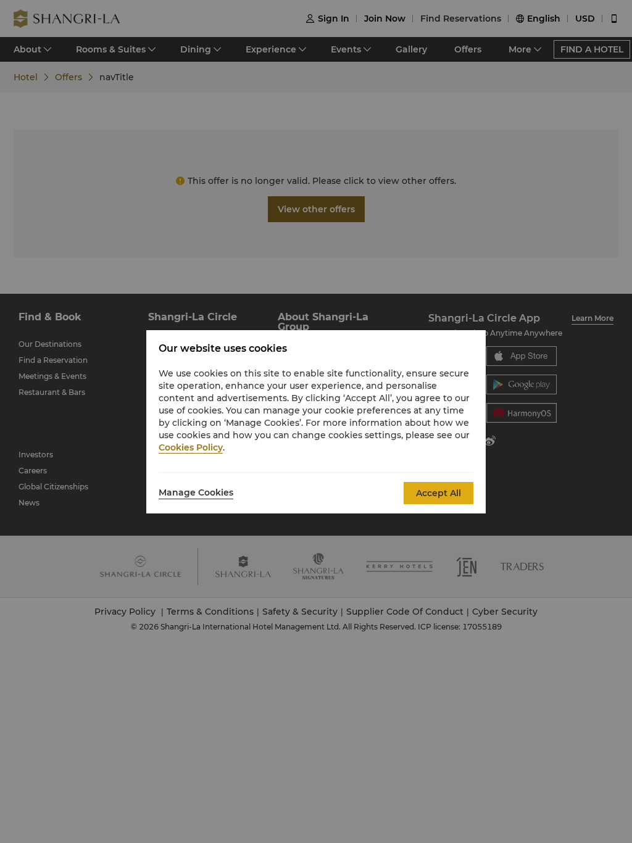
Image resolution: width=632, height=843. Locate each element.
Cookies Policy (191, 447)
